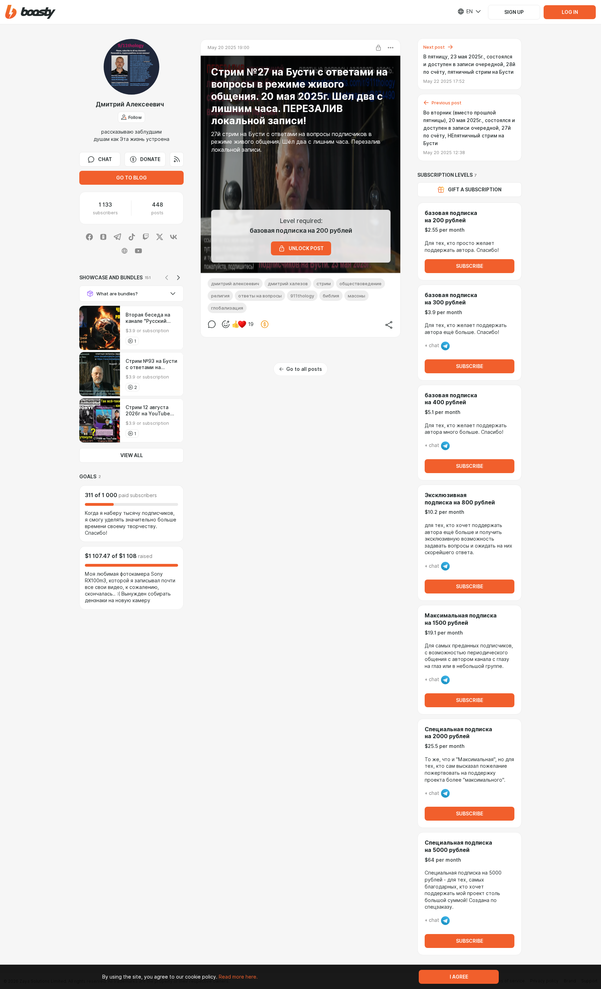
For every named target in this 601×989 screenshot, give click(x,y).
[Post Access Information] (378, 47)
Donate (150, 159)
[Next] (178, 278)
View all (131, 455)
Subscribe (469, 266)
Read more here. (238, 977)
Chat (105, 159)
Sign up (514, 12)
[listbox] (465, 11)
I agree (459, 977)
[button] (30, 12)
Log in (570, 12)
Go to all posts (304, 369)
